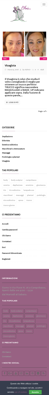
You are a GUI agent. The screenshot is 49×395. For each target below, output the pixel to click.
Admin (27, 70)
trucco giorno (9, 205)
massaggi (20, 195)
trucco (29, 200)
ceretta (6, 185)
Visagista (10, 65)
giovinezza (40, 185)
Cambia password (9, 230)
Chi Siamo (6, 235)
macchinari (8, 195)
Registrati (6, 259)
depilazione (17, 185)
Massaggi (6, 153)
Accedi (5, 224)
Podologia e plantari (11, 157)
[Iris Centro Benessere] (20, 13)
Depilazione (7, 136)
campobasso (31, 180)
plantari (30, 195)
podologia (41, 195)
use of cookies (20, 392)
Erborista (6, 140)
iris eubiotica (14, 190)
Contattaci (6, 241)
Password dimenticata (12, 253)
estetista (29, 185)
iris (4, 190)
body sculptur (17, 180)
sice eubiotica (9, 200)
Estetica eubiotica (10, 145)
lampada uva (29, 190)
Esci (4, 247)
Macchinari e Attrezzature (13, 149)
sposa (20, 200)
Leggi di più (13, 102)
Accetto (35, 392)
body (5, 180)
